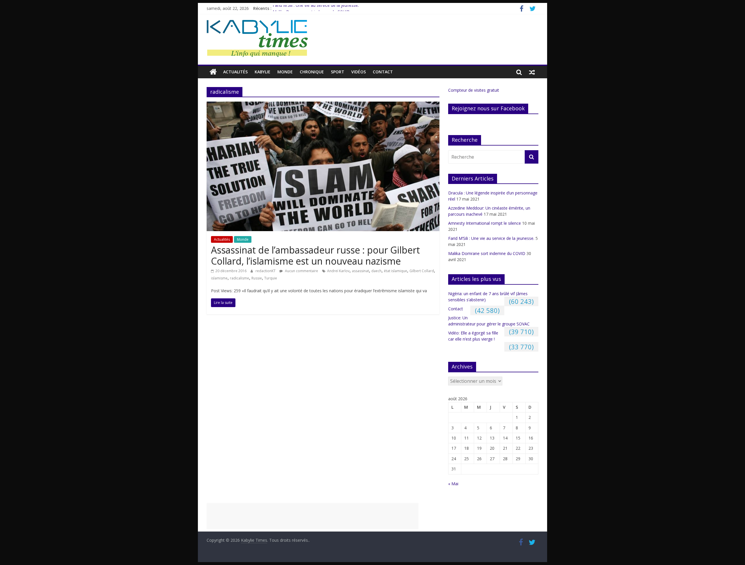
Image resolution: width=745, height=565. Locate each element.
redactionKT (266, 270)
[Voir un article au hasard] (532, 72)
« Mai (453, 483)
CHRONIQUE (312, 72)
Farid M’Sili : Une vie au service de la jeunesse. (316, 8)
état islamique (395, 270)
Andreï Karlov (338, 270)
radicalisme (239, 278)
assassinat (360, 270)
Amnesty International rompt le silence (484, 223)
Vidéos (358, 72)
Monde (285, 72)
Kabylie (262, 72)
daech (376, 270)
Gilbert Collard (421, 270)
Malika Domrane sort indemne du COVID (486, 253)
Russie (256, 278)
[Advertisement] (312, 516)
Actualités (235, 72)
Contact (383, 72)
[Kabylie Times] (213, 72)
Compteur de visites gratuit (473, 90)
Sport (337, 72)
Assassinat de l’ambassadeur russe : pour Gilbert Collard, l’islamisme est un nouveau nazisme (315, 255)
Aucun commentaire (301, 270)
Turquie (270, 278)
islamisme (219, 278)
